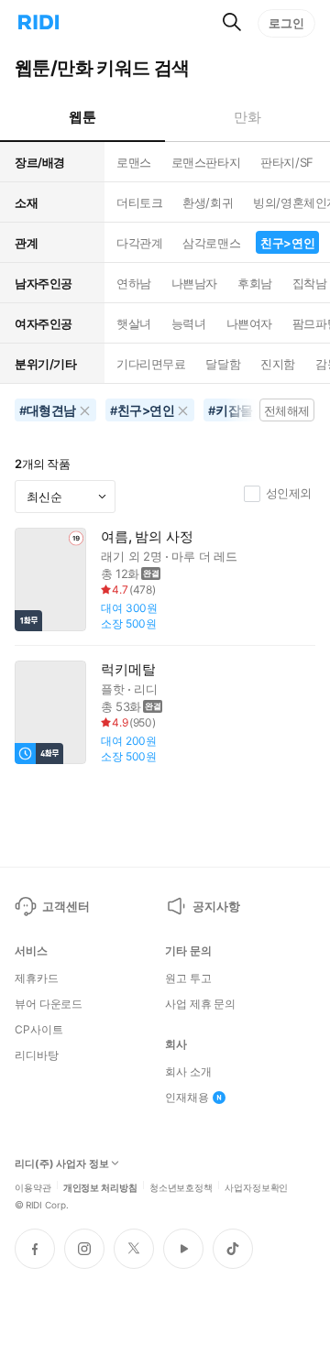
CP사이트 (38, 1029)
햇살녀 (133, 323)
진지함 (277, 363)
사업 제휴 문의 (200, 1004)
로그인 (286, 23)
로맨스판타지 (205, 162)
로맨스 (133, 162)
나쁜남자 (194, 283)
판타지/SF (286, 162)
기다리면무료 (150, 363)
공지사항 (215, 906)
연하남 (133, 283)
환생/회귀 (207, 202)
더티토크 (139, 202)
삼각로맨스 (211, 242)
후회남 (254, 283)
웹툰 (82, 117)
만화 (247, 117)
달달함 (222, 363)
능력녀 (188, 323)
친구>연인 (287, 242)
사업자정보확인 (256, 1186)
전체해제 (287, 410)
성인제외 (289, 493)
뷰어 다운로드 (48, 1004)
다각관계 (139, 242)
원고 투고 (188, 978)
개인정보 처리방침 (100, 1186)
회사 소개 (188, 1071)
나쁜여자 (249, 323)
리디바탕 (37, 1055)
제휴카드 (37, 978)
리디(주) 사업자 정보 (62, 1164)
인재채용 (187, 1097)
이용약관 (33, 1186)
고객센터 (65, 906)
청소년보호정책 (181, 1186)
